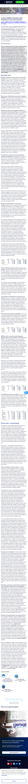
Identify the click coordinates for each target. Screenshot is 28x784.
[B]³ (14, 736)
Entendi (14, 781)
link (18, 542)
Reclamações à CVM (14, 743)
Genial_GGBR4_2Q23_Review (7, 21)
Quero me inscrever (14, 704)
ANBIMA (13, 740)
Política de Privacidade (14, 763)
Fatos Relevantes (14, 761)
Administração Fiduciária (14, 765)
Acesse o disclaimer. (5, 622)
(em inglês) (13, 22)
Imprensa (14, 759)
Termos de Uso (14, 767)
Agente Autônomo (14, 755)
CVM (14, 739)
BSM (14, 737)
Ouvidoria (14, 757)
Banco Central (14, 742)
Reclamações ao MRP (14, 745)
